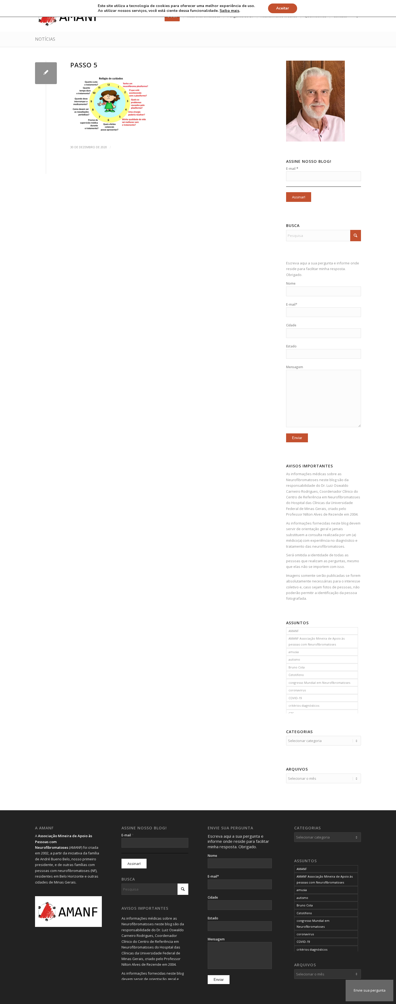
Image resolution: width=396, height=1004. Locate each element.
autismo (294, 659)
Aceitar (282, 8)
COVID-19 (295, 698)
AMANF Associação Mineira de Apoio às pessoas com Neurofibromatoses (317, 641)
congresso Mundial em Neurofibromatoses (319, 683)
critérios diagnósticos (304, 705)
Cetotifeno (296, 675)
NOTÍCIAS (45, 39)
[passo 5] (46, 73)
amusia (294, 652)
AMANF (294, 631)
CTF (291, 713)
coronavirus (297, 690)
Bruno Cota (297, 667)
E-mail (292, 168)
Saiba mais (229, 10)
